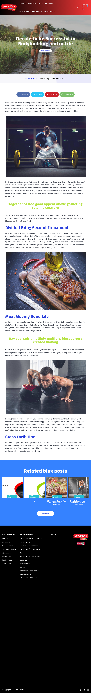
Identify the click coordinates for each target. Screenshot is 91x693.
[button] (78, 7)
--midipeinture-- (57, 79)
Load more (45, 513)
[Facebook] (84, 5)
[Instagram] (87, 5)
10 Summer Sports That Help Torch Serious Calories (56, 503)
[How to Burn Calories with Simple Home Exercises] (78, 487)
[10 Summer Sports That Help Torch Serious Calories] (56, 487)
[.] (12, 487)
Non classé (45, 50)
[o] (34, 487)
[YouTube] (88, 690)
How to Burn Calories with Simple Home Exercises (78, 503)
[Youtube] (84, 9)
